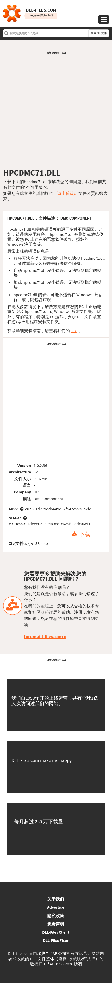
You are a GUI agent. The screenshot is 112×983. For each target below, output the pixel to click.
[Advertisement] (56, 111)
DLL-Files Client (55, 932)
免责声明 (55, 924)
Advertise (55, 907)
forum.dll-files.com (43, 636)
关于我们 (55, 899)
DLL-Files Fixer (56, 940)
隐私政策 (55, 915)
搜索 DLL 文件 (99, 33)
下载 (84, 534)
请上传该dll (67, 193)
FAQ (74, 330)
